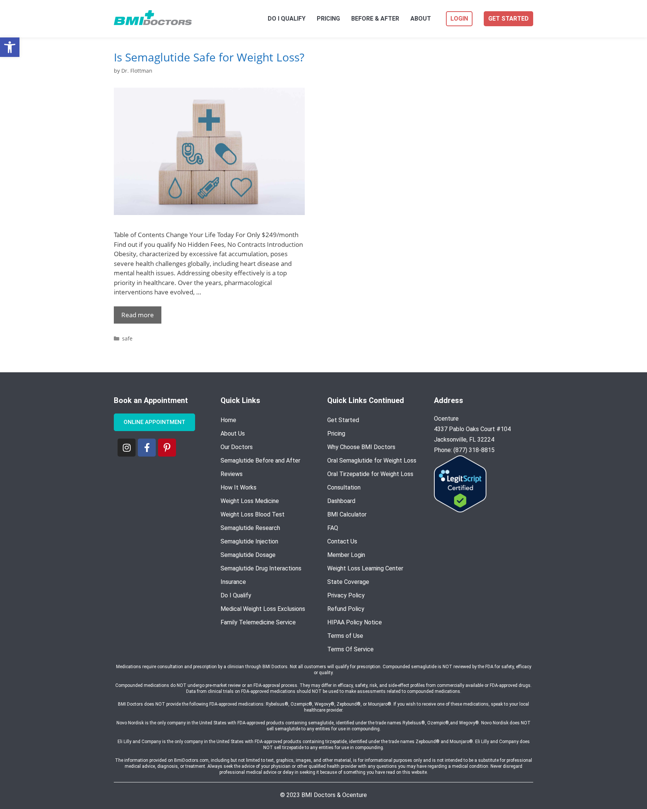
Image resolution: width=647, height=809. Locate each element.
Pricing (328, 19)
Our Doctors (237, 447)
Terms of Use (345, 635)
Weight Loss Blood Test (253, 514)
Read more (137, 314)
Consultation (344, 487)
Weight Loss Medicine (250, 501)
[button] (9, 47)
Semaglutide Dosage (248, 554)
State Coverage (348, 581)
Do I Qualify (287, 19)
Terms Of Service (350, 649)
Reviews (232, 474)
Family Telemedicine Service (258, 622)
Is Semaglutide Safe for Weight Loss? (209, 57)
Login (459, 18)
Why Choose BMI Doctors (361, 447)
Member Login (346, 554)
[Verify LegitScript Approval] (460, 510)
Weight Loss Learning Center (365, 568)
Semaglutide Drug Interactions (261, 568)
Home (228, 420)
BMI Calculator (347, 514)
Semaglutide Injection (249, 541)
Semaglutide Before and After (260, 460)
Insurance (233, 581)
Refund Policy (345, 608)
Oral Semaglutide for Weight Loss (371, 460)
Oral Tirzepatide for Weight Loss (370, 474)
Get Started (508, 18)
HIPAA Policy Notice (354, 622)
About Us (233, 433)
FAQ (332, 527)
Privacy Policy (346, 595)
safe (127, 338)
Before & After (375, 19)
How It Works (238, 487)
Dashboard (341, 501)
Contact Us (342, 541)
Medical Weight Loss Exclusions (263, 608)
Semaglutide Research (250, 527)
